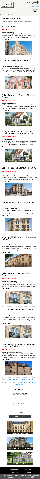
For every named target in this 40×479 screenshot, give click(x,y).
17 (22, 379)
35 (10, 382)
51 (36, 382)
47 (29, 382)
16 (21, 379)
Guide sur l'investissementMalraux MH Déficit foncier (20, 402)
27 (18, 381)
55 (21, 384)
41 (20, 382)
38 (15, 382)
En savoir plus (26, 477)
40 (18, 382)
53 (17, 384)
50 (34, 382)
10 (11, 379)
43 (23, 382)
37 (13, 382)
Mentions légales (15, 472)
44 (24, 382)
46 (28, 382)
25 (35, 379)
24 (34, 379)
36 (12, 382)
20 (27, 379)
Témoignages (20, 412)
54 (19, 384)
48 (31, 382)
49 (32, 382)
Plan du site (28, 469)
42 (21, 382)
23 (32, 379)
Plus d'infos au (20, 394)
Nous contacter (35, 6)
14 (18, 379)
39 (16, 382)
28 (20, 381)
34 (8, 382)
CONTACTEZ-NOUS (20, 416)
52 (16, 384)
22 (30, 379)
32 (5, 382)
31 (4, 382)
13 (16, 379)
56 (22, 384)
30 (2, 382)
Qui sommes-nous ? (20, 408)
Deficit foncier (3, 15)
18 (24, 379)
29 (21, 381)
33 (7, 382)
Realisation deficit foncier (14, 15)
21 (29, 379)
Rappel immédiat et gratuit (20, 398)
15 (19, 379)
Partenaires (29, 472)
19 (26, 379)
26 (16, 381)
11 (13, 379)
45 (26, 382)
